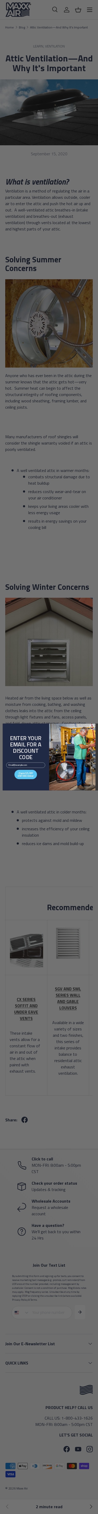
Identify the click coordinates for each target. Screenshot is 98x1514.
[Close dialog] (92, 727)
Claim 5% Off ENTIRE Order (25, 774)
